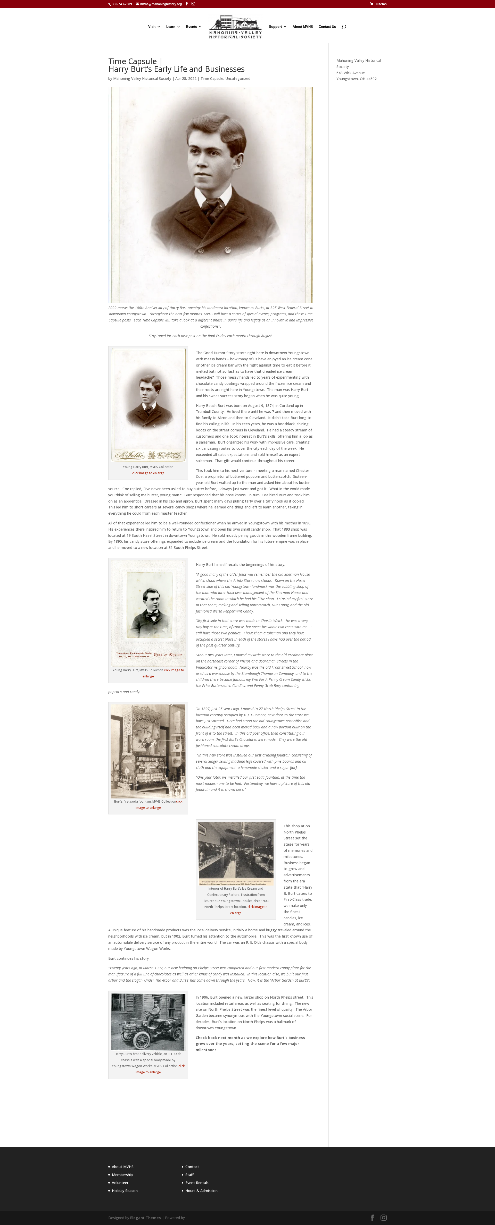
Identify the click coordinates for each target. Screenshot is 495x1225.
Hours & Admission (201, 1190)
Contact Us (327, 27)
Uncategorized (237, 78)
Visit (151, 27)
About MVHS (303, 27)
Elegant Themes (145, 1217)
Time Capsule (212, 78)
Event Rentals (197, 1182)
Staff (189, 1174)
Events (191, 27)
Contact (192, 1166)
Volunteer (120, 1182)
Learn (170, 27)
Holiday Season (125, 1190)
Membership (122, 1174)
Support (275, 27)
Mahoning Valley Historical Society (142, 78)
